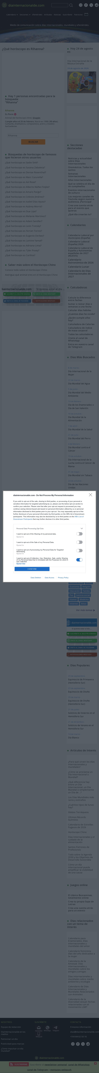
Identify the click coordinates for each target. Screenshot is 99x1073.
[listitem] (49, 528)
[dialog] (49, 536)
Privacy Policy (63, 578)
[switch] (79, 533)
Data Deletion (36, 578)
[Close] (91, 495)
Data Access (49, 578)
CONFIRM (32, 569)
